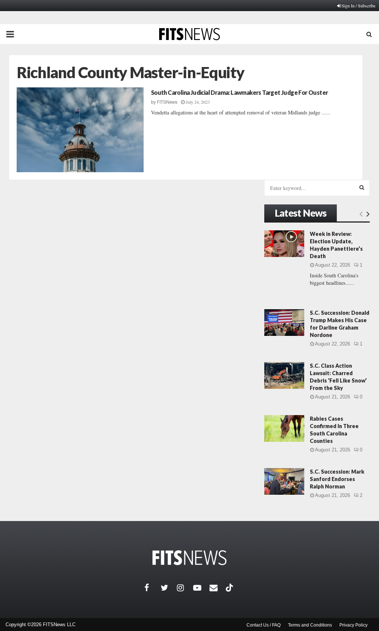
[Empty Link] (361, 213)
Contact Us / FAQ (263, 625)
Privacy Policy (353, 625)
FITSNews (167, 102)
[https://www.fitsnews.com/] (189, 558)
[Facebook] (152, 588)
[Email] (217, 588)
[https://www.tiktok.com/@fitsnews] (230, 588)
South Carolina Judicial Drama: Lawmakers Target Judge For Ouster (239, 92)
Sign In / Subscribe (358, 6)
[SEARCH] (362, 187)
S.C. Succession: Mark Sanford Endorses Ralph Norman (337, 479)
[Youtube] (201, 588)
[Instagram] (185, 588)
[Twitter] (169, 588)
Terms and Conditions (310, 625)
